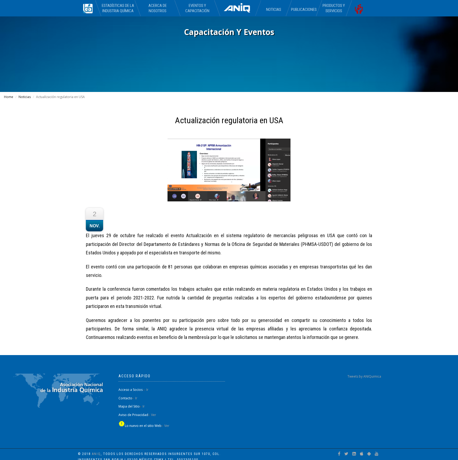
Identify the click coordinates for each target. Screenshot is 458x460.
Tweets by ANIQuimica (364, 376)
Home (8, 97)
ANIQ (96, 454)
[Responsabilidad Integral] (361, 8)
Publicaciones (303, 9)
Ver (153, 415)
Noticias (273, 9)
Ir (147, 389)
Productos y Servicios (334, 8)
